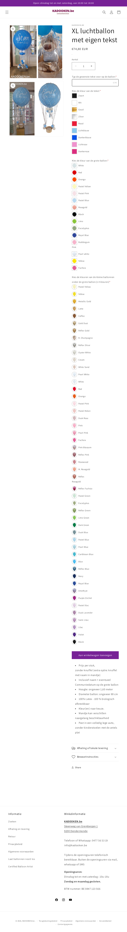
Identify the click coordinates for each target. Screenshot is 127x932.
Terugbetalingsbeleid (48, 921)
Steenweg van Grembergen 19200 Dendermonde (81, 826)
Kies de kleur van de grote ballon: (90, 160)
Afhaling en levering (19, 828)
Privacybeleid (15, 844)
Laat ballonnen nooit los (21, 858)
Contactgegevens (65, 924)
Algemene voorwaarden (21, 851)
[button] (7, 12)
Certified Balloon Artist (20, 866)
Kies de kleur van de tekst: (86, 90)
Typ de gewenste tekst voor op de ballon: (94, 76)
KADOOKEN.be (28, 921)
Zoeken (12, 821)
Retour (12, 836)
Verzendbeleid (105, 921)
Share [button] (78, 767)
